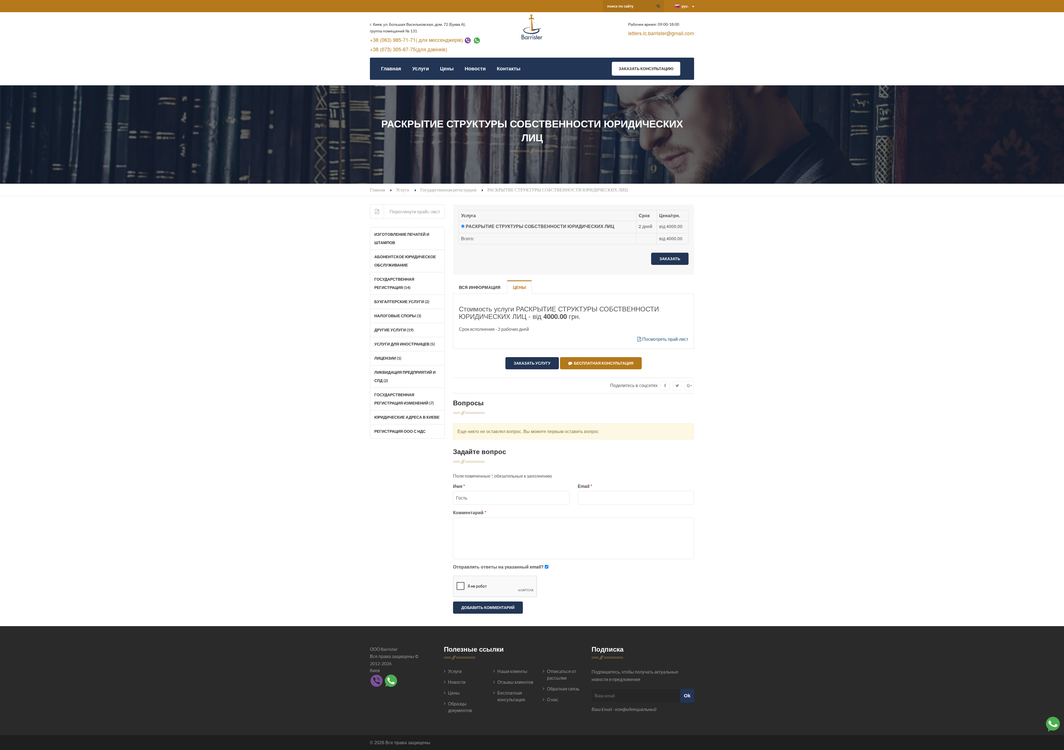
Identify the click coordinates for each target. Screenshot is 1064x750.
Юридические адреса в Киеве (406, 417)
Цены (447, 68)
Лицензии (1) (387, 358)
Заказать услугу (532, 363)
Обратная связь (563, 688)
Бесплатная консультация (602, 363)
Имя (459, 486)
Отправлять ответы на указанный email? (498, 567)
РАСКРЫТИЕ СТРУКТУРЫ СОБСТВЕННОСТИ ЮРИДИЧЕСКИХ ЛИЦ (540, 226)
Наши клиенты (512, 671)
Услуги (420, 68)
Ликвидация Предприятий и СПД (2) (405, 376)
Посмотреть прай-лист (664, 339)
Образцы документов (460, 707)
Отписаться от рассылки (561, 674)
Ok (687, 695)
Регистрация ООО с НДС (400, 431)
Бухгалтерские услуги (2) (401, 301)
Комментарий (469, 512)
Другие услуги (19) (393, 329)
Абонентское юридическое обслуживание (405, 260)
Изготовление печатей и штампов (401, 238)
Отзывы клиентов (515, 682)
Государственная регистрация (448, 189)
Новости (475, 68)
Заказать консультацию (646, 68)
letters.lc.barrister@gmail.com (661, 33)
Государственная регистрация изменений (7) (404, 398)
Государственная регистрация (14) (394, 283)
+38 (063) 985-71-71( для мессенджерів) (416, 39)
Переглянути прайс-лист (415, 211)
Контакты (508, 68)
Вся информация (479, 287)
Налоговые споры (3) (397, 315)
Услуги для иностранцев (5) (404, 344)
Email (585, 486)
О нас (552, 699)
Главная (391, 68)
